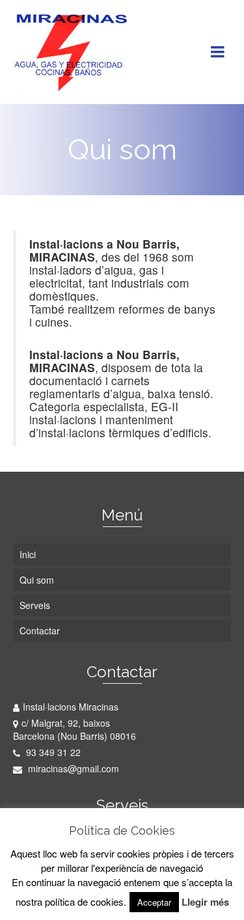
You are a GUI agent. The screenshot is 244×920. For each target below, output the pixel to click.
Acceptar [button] (154, 902)
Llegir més (205, 901)
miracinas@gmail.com (72, 768)
